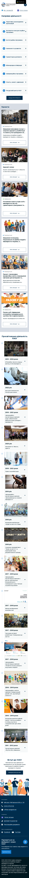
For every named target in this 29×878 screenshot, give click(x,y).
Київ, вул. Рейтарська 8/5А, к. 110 (14, 802)
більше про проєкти (14, 97)
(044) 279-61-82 (9, 806)
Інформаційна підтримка (14, 73)
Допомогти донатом (10, 821)
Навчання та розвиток (13, 48)
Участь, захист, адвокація (15, 82)
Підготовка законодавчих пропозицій (14, 22)
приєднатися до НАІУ (14, 772)
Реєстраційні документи (12, 824)
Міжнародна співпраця (14, 65)
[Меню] (25, 4)
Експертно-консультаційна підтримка (15, 31)
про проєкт (13, 142)
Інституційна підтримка (14, 40)
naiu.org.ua (4, 874)
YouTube (17, 832)
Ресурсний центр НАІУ (14, 90)
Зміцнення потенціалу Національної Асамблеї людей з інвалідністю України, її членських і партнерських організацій (14, 241)
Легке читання (9, 817)
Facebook (7, 832)
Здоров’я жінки (8, 167)
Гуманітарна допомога (14, 57)
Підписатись (6, 852)
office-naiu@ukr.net (10, 809)
